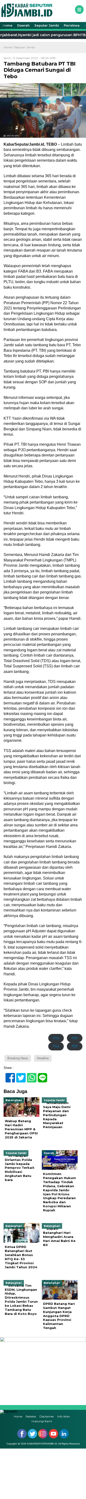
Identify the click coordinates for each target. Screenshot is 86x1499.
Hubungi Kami (42, 1421)
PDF (75, 1038)
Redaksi (31, 1416)
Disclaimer (46, 1416)
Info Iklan (63, 1416)
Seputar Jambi (46, 25)
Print (56, 1038)
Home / (9, 47)
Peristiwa (72, 25)
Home (7, 25)
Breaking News (17, 1058)
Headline (43, 1058)
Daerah (23, 25)
